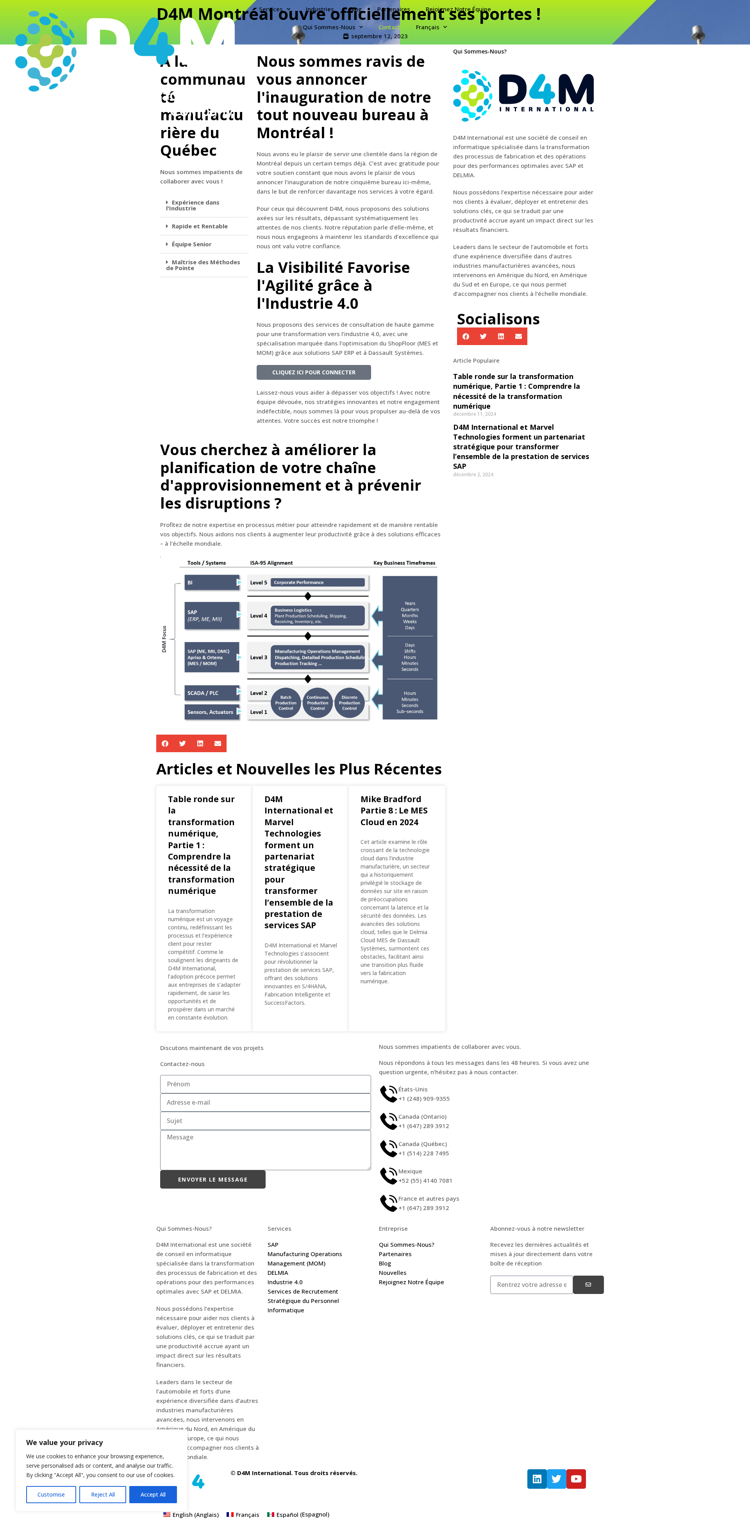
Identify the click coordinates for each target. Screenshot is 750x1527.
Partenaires (393, 9)
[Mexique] (388, 1176)
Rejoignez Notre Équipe (458, 9)
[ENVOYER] (588, 1285)
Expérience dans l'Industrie (193, 205)
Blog (356, 9)
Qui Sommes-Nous (329, 27)
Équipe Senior (192, 244)
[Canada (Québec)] (388, 1149)
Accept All (153, 1494)
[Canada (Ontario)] (388, 1121)
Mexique (410, 1171)
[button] (204, 205)
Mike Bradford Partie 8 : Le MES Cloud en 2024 (394, 811)
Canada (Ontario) (422, 1116)
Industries (320, 9)
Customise (51, 1494)
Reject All (103, 1494)
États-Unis (413, 1089)
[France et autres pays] (388, 1203)
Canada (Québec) (422, 1144)
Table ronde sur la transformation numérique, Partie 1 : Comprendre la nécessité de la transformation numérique (201, 845)
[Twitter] (556, 1479)
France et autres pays (428, 1198)
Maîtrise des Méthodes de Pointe (203, 265)
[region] (102, 1470)
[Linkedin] (537, 1479)
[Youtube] (576, 1479)
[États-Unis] (388, 1094)
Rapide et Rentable (200, 226)
